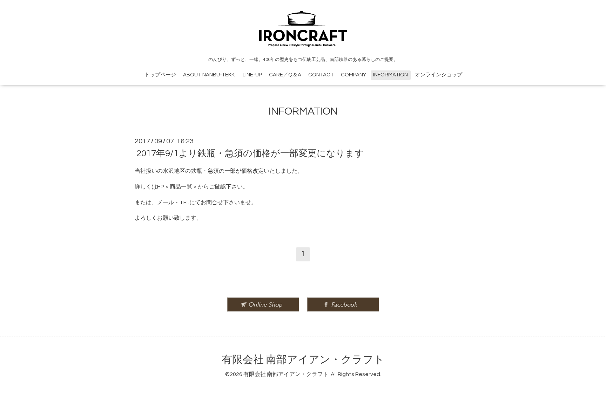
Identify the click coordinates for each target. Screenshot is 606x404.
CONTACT (321, 74)
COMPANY (353, 74)
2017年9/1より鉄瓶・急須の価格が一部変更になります (250, 153)
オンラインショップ (438, 74)
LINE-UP (252, 74)
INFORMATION (390, 74)
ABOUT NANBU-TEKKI (209, 74)
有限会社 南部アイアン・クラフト (303, 359)
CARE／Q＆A (285, 74)
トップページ (160, 74)
